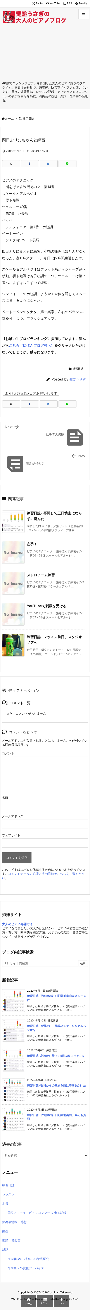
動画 (5, 1231)
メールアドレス (12, 816)
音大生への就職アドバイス (25, 1268)
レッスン (8, 1194)
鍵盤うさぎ (77, 379)
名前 (5, 797)
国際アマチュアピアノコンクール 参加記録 (36, 1213)
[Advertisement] (45, 54)
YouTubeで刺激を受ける (46, 606)
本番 (5, 1203)
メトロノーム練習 (41, 575)
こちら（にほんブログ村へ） (31, 345)
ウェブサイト (11, 835)
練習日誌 (28, 118)
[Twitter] (11, 163)
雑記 (5, 1249)
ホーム (9, 118)
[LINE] (67, 163)
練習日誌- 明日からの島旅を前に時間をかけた (56, 1085)
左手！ (32, 544)
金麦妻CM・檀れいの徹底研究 (28, 1259)
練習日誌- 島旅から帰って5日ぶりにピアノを (56, 1055)
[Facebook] (30, 163)
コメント (8, 753)
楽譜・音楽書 (11, 1240)
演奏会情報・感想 (14, 1222)
